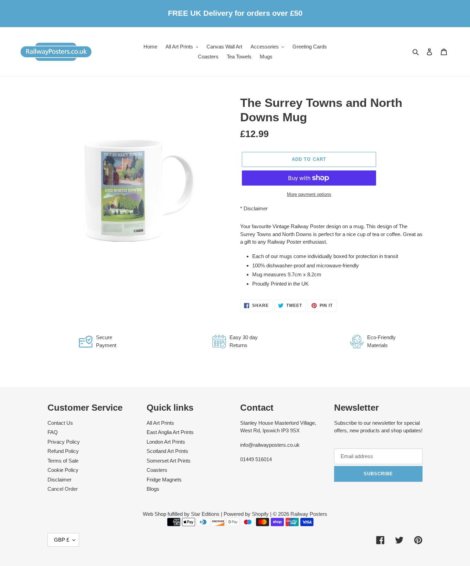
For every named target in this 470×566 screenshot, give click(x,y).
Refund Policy (63, 451)
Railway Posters (308, 514)
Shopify (260, 514)
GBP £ (61, 540)
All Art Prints (160, 423)
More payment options (309, 194)
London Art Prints (166, 442)
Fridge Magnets (164, 479)
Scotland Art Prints (167, 451)
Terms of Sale (62, 461)
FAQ (52, 432)
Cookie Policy (62, 470)
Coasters (157, 470)
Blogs (153, 489)
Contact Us (60, 423)
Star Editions (205, 514)
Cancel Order (62, 489)
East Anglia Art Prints (170, 432)
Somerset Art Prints (169, 461)
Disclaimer (256, 208)
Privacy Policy (63, 442)
